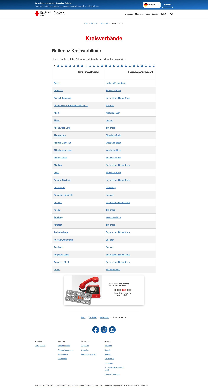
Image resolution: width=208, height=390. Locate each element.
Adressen (108, 345)
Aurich (57, 269)
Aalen (56, 82)
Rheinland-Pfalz (113, 90)
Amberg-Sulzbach (62, 179)
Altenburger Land (62, 127)
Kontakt (107, 350)
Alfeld (56, 112)
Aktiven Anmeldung (65, 350)
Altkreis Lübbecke (62, 142)
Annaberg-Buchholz (63, 194)
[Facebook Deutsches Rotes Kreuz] (95, 329)
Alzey (56, 172)
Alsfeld (57, 120)
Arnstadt (58, 224)
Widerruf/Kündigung (112, 374)
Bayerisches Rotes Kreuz (118, 97)
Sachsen (110, 105)
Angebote (129, 14)
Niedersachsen (113, 112)
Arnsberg (58, 217)
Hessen (109, 120)
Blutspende (62, 358)
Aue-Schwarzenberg (63, 239)
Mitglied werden (64, 345)
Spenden (155, 14)
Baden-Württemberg (116, 82)
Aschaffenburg (61, 232)
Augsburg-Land (61, 254)
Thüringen (110, 127)
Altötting (58, 165)
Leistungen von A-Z (88, 354)
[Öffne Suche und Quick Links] (171, 14)
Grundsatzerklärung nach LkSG (114, 368)
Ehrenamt (139, 14)
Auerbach (58, 247)
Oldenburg (111, 187)
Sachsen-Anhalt (113, 157)
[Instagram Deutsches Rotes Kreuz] (104, 329)
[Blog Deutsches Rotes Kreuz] (112, 329)
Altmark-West (60, 157)
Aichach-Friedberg (62, 97)
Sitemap (108, 354)
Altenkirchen (60, 135)
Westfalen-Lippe (113, 142)
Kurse (147, 14)
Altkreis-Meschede (63, 150)
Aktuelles (85, 350)
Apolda (57, 209)
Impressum (109, 363)
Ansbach (58, 202)
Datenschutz (109, 358)
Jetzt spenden (40, 345)
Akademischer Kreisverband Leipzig (71, 105)
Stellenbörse (63, 354)
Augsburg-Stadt (61, 262)
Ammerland (59, 187)
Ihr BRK (164, 14)
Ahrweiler (58, 90)
